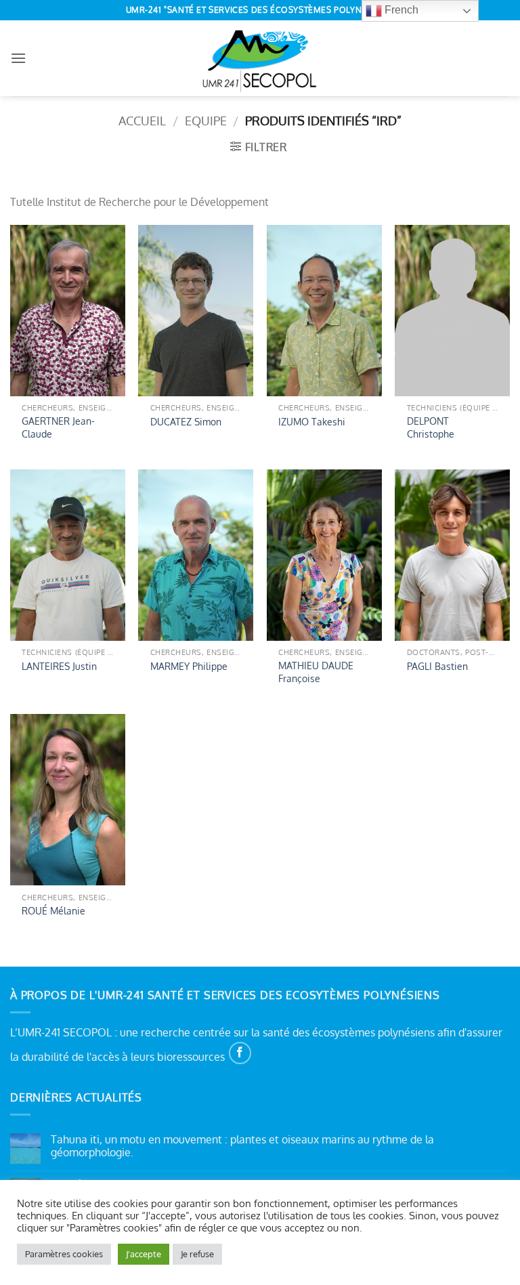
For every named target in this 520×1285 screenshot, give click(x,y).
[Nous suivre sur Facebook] (240, 1053)
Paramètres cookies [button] (64, 1253)
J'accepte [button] (143, 1253)
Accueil (142, 120)
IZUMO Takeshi (311, 421)
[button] (18, 58)
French (400, 10)
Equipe (206, 120)
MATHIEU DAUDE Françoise (315, 671)
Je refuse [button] (197, 1253)
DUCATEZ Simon (185, 421)
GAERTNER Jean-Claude (58, 427)
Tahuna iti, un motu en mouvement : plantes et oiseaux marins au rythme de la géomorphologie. (242, 1146)
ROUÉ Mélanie (53, 910)
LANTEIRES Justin (59, 666)
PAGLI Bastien (437, 666)
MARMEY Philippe (189, 666)
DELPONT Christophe (430, 427)
